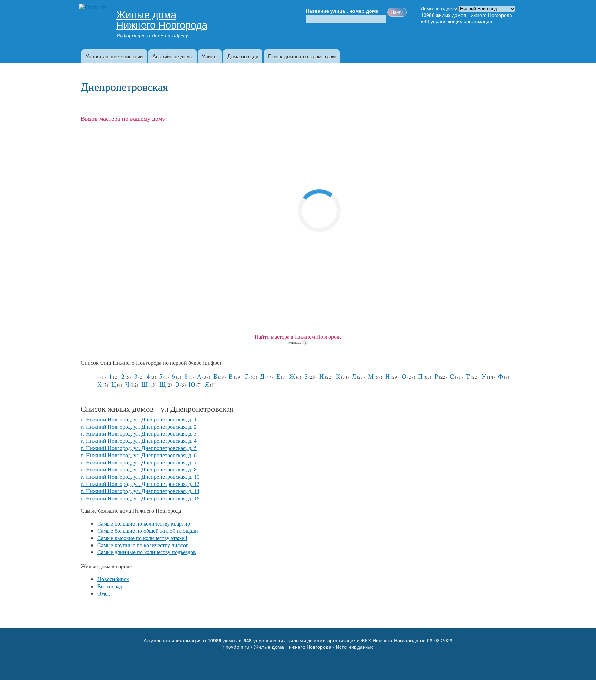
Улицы (210, 56)
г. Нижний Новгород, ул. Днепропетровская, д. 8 (139, 469)
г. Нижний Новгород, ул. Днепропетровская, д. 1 (139, 419)
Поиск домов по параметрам (302, 56)
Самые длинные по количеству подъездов (146, 552)
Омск (103, 593)
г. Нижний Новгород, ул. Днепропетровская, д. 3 (139, 433)
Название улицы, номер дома (342, 11)
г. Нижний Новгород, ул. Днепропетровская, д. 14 (140, 490)
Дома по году (242, 56)
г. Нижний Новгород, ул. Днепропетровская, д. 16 (140, 498)
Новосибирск (113, 578)
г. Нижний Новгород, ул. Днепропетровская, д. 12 (140, 483)
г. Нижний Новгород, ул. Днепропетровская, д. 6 (139, 455)
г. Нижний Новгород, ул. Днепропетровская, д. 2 (139, 426)
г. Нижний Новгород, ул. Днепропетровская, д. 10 (140, 476)
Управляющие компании (114, 56)
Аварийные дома (172, 56)
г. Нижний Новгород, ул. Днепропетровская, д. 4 (139, 440)
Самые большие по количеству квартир (143, 523)
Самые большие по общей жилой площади (147, 530)
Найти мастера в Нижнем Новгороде (298, 336)
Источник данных (354, 646)
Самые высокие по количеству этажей (142, 537)
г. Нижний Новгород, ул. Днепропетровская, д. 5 (139, 447)
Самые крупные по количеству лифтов (143, 545)
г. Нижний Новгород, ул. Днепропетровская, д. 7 (139, 462)
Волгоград (109, 586)
